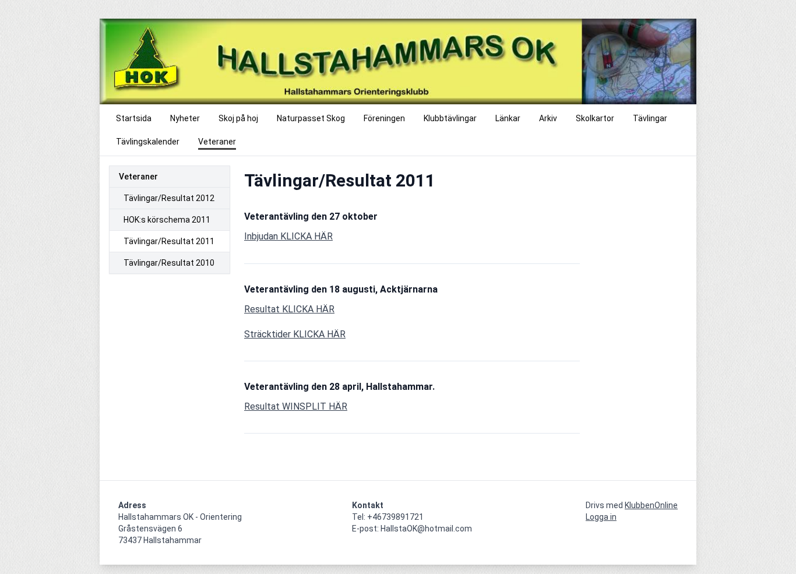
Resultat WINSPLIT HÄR (295, 406)
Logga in (601, 517)
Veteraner (138, 176)
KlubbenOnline (651, 505)
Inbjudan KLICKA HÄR (288, 236)
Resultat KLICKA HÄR (289, 309)
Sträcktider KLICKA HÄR (295, 334)
